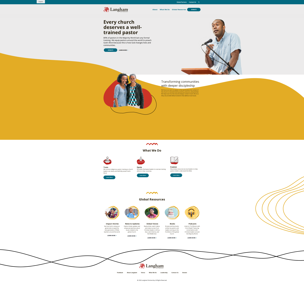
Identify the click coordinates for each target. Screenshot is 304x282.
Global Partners (182, 2)
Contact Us (192, 2)
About (154, 9)
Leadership (164, 272)
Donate (193, 9)
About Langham (132, 272)
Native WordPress (199, 2)
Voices (143, 272)
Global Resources (179, 9)
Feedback (120, 272)
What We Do (165, 9)
